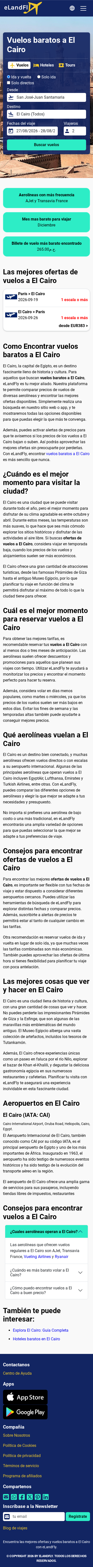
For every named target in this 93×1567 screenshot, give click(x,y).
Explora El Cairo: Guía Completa (40, 1330)
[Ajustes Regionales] (73, 8)
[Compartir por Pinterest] (38, 1500)
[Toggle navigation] (83, 8)
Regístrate (78, 1516)
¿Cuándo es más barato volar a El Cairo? (39, 1272)
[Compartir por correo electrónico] (6, 1500)
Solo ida (48, 77)
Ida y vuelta (20, 77)
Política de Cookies (19, 1445)
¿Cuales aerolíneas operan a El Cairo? (44, 1231)
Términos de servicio (21, 1465)
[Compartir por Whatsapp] (14, 1500)
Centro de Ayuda (17, 1373)
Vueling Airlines (37, 1256)
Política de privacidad (22, 1455)
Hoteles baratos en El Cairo (36, 1339)
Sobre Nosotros (16, 1435)
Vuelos (22, 65)
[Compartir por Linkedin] (46, 1500)
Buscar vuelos (46, 144)
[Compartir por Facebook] (22, 1500)
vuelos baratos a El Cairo (68, 453)
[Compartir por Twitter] (30, 1500)
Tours (70, 65)
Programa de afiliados (22, 1476)
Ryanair (61, 1256)
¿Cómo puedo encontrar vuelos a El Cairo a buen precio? (41, 1290)
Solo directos (22, 83)
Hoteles (47, 65)
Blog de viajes (15, 1528)
